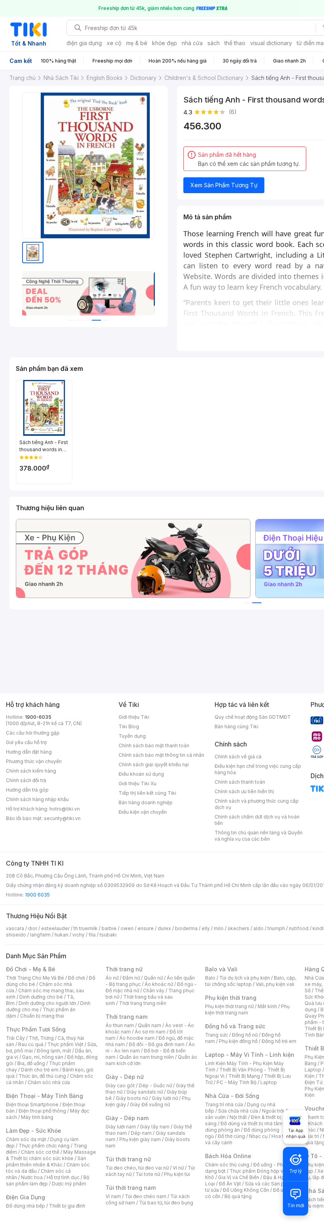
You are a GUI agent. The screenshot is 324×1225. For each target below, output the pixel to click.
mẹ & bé (136, 43)
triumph (276, 928)
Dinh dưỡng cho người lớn (47, 1003)
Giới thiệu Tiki (134, 717)
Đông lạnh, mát (54, 1051)
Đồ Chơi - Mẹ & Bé (30, 969)
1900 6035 (37, 895)
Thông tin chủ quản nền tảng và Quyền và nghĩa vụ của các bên (259, 836)
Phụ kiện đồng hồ (238, 1041)
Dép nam (141, 1133)
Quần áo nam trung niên (146, 1057)
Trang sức (216, 1035)
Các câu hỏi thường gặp (33, 733)
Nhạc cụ (258, 1136)
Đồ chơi (76, 978)
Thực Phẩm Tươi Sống (36, 1029)
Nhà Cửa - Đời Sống (232, 1095)
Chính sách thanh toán (240, 782)
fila (92, 935)
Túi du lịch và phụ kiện (244, 978)
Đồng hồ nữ (245, 1035)
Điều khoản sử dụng (141, 774)
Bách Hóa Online (228, 1156)
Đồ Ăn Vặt (230, 1184)
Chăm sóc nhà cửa (49, 1082)
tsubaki (108, 935)
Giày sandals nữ (144, 1092)
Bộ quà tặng (238, 1196)
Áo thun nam (119, 1025)
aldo (258, 928)
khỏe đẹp (164, 43)
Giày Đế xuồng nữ (150, 1104)
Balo (210, 978)
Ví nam (113, 1196)
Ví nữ (178, 1168)
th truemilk (85, 928)
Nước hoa (32, 1177)
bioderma (186, 928)
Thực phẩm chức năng (44, 1146)
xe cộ (114, 43)
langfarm (40, 935)
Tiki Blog (129, 726)
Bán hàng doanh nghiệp (146, 802)
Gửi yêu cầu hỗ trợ (26, 742)
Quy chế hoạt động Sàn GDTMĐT (253, 717)
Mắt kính (267, 1006)
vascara (15, 928)
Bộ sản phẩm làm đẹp (47, 1180)
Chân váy (153, 990)
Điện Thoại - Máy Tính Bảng (44, 1095)
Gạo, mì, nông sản (42, 1057)
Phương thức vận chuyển (34, 761)
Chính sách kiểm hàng (31, 771)
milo (219, 928)
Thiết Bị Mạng (244, 1076)
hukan (61, 935)
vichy (78, 935)
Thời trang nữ (124, 969)
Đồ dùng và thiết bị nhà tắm (251, 1123)
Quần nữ (153, 978)
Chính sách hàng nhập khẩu (37, 799)
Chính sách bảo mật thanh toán (154, 745)
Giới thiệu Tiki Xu (137, 783)
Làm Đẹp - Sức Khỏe (33, 1130)
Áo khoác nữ (159, 984)
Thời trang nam (126, 1016)
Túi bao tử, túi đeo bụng (166, 1203)
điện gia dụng (84, 43)
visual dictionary (271, 43)
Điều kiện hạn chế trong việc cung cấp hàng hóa (258, 769)
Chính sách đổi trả (26, 780)
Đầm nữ (131, 978)
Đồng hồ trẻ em (279, 1041)
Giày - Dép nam (127, 1118)
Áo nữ (112, 978)
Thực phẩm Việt (65, 1044)
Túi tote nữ (148, 1174)
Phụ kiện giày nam (140, 1139)
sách (213, 43)
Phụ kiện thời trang (230, 997)
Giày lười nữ (165, 1098)
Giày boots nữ (132, 1098)
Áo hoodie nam (136, 1038)
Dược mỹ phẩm (69, 1184)
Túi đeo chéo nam (145, 1196)
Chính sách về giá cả (238, 757)
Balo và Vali (221, 969)
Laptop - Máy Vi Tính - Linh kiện (249, 1054)
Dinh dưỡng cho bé (41, 997)
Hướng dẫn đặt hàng (29, 752)
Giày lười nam (120, 1127)
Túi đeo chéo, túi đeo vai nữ (137, 1168)
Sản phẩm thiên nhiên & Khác (46, 1161)
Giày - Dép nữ (124, 1076)
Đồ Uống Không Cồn (246, 1190)
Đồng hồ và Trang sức (235, 1026)
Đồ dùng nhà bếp (25, 1206)
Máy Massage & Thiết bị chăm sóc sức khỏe (51, 1155)
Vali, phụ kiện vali (275, 984)
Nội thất (238, 1117)
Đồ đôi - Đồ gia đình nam (157, 1044)
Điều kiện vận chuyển (143, 812)
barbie (109, 928)
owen (127, 928)
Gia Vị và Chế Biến (238, 1177)
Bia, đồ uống (31, 1063)
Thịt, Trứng (41, 1038)
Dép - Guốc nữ (155, 1085)
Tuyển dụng (132, 736)
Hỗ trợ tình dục (63, 1177)
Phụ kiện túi (177, 1174)
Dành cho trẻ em (39, 1070)
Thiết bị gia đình (67, 1206)
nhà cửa (192, 43)
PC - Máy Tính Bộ (236, 1082)
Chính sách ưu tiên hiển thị (244, 791)
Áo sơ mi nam (150, 1032)
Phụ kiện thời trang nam (247, 1009)
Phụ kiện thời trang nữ (229, 1006)
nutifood (299, 928)
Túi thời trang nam (130, 1187)
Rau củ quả (30, 1044)
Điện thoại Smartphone (32, 1104)
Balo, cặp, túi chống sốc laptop (250, 981)
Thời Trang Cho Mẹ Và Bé (35, 978)
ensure (146, 928)
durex (164, 928)
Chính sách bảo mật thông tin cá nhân (161, 755)
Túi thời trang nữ (128, 1159)
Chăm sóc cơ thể (40, 1152)
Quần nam (149, 1025)
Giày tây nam (155, 1127)
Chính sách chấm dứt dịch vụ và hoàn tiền (257, 820)
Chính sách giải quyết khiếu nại (154, 764)
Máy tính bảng (37, 1117)
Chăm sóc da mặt (26, 1139)
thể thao (234, 43)
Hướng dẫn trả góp (27, 790)
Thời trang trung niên (142, 1003)
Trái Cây (15, 1038)
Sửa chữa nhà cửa (238, 1111)
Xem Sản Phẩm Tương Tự (224, 185)
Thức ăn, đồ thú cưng (42, 1076)
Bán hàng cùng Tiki (236, 726)
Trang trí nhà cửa (224, 1104)
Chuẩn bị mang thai (42, 1016)
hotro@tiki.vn (64, 809)
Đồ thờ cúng (231, 1136)
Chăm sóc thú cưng (227, 1165)
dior (32, 928)
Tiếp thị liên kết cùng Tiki (147, 793)
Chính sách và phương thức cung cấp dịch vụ (257, 804)
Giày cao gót (120, 1085)
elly (206, 928)
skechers (238, 928)
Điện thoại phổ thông (42, 1111)
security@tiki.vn (62, 818)
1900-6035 (38, 717)
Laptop (268, 1082)
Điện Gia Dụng (25, 1197)
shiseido (16, 935)
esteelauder (55, 928)
